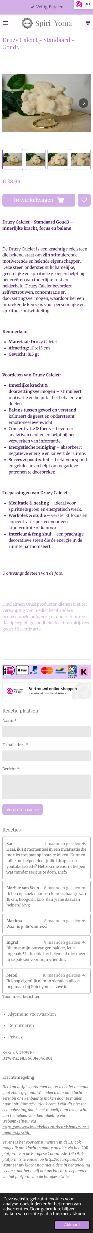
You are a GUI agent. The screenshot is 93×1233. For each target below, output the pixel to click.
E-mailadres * (15, 744)
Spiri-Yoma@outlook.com (33, 1104)
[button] (12, 159)
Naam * (9, 720)
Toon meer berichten (21, 996)
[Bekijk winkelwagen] (88, 23)
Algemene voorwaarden (32, 1014)
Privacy (15, 1036)
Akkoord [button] (72, 1225)
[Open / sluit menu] (5, 23)
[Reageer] (84, 843)
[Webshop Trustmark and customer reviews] (46, 691)
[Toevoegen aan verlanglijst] (84, 200)
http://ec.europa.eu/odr (64, 1159)
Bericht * (10, 768)
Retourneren (21, 1025)
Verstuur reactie (22, 809)
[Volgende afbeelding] (83, 103)
